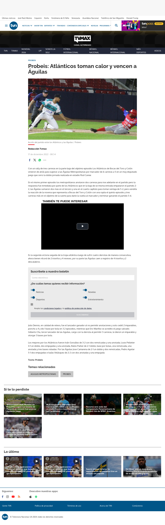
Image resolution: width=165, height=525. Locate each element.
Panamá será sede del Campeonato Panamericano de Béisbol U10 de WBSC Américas (100, 409)
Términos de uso (74, 506)
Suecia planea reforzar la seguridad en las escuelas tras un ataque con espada (101, 471)
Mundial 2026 (26, 51)
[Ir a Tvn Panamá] (14, 25)
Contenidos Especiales (76, 26)
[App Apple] (31, 496)
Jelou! (144, 27)
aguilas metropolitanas (43, 374)
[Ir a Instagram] (8, 496)
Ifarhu (46, 18)
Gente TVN (6, 506)
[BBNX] (5, 517)
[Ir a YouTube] (14, 496)
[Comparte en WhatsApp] (39, 160)
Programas (104, 26)
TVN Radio (61, 26)
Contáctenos (137, 506)
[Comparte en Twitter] (34, 160)
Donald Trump (132, 18)
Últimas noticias (8, 18)
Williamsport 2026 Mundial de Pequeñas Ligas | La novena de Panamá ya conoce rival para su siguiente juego (21, 408)
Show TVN (38, 26)
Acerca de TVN (106, 506)
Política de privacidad (44, 506)
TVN (5, 51)
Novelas (94, 26)
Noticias (26, 26)
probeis (67, 374)
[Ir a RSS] (20, 496)
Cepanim (38, 18)
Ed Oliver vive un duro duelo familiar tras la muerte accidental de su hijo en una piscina (141, 471)
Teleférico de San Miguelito (112, 18)
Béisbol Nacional (94, 51)
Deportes (48, 26)
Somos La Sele (50, 51)
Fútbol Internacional (70, 51)
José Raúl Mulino (25, 18)
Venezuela (76, 18)
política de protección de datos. (78, 308)
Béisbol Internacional (117, 51)
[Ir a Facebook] (3, 496)
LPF (40, 51)
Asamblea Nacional (90, 18)
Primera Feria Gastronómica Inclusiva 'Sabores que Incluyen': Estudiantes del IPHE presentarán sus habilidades (22, 470)
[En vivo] (144, 22)
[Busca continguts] (116, 25)
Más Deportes (141, 51)
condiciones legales (52, 308)
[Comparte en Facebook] (29, 160)
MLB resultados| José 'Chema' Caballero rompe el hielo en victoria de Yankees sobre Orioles (21, 432)
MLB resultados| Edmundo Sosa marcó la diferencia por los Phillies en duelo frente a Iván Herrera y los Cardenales (62, 408)
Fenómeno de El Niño (60, 18)
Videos (157, 51)
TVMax (14, 51)
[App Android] (37, 496)
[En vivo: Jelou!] (131, 25)
